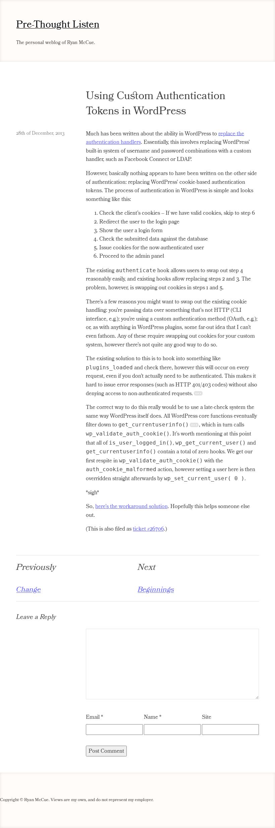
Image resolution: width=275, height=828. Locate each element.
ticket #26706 (148, 529)
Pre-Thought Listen (58, 25)
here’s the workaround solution (131, 506)
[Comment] (172, 697)
